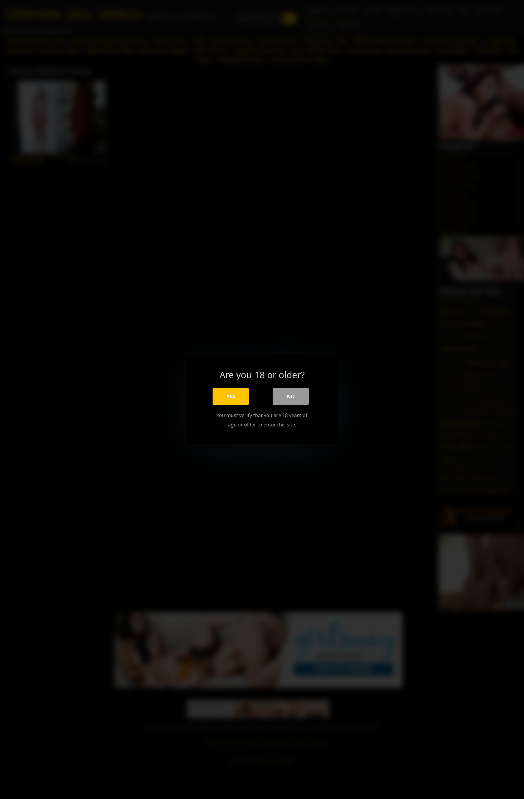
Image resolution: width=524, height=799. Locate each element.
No (291, 396)
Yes (231, 396)
